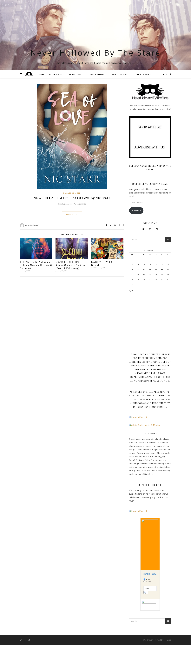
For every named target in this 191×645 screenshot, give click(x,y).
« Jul (131, 290)
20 (150, 275)
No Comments (80, 203)
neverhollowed (31, 225)
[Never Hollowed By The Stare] (29, 74)
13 (150, 269)
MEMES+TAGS (75, 74)
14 (156, 269)
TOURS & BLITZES (96, 74)
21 (156, 275)
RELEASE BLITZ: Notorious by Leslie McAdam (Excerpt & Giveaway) (36, 265)
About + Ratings (120, 74)
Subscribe (136, 210)
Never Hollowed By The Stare (95, 52)
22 (162, 275)
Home (41, 74)
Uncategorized (72, 193)
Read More (72, 214)
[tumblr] (167, 74)
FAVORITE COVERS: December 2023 (102, 264)
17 (132, 275)
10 (132, 269)
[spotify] (170, 74)
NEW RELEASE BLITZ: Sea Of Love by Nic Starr (72, 197)
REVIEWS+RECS (55, 74)
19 (144, 275)
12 (144, 269)
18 (138, 275)
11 (138, 269)
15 (162, 269)
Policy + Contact (143, 74)
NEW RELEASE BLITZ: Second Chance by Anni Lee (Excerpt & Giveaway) (70, 265)
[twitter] (163, 74)
